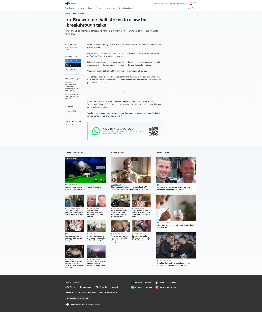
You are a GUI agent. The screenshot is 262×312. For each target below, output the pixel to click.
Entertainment (109, 8)
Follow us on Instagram (168, 287)
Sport (90, 8)
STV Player (70, 287)
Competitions (85, 287)
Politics (98, 8)
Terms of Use (80, 292)
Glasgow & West (79, 13)
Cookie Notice (112, 292)
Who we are (69, 292)
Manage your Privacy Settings (77, 298)
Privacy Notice (91, 292)
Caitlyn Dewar (70, 45)
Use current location (179, 3)
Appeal (114, 287)
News (67, 13)
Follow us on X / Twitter (143, 283)
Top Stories (69, 8)
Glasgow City (71, 111)
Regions (80, 8)
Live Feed (191, 8)
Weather (155, 3)
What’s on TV (101, 287)
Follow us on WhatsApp (143, 287)
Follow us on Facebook (167, 283)
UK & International (126, 8)
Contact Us (102, 292)
